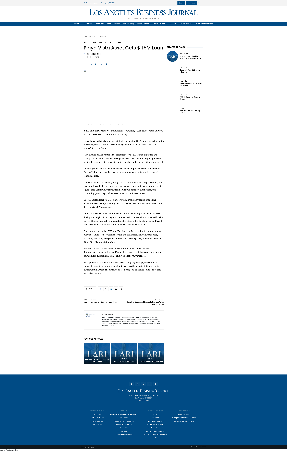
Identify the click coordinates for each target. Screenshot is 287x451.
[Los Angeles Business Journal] (143, 390)
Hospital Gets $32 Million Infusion (190, 71)
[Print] (106, 64)
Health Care (184, 67)
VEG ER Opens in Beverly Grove (190, 98)
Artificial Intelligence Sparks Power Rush (97, 360)
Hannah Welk (95, 54)
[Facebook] (86, 64)
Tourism (124, 358)
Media (182, 108)
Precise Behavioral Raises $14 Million (191, 84)
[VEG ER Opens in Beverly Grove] (172, 97)
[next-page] (88, 367)
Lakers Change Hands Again (151, 361)
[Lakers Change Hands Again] (151, 353)
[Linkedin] (96, 64)
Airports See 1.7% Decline (124, 361)
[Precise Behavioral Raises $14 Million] (172, 83)
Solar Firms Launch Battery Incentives (100, 302)
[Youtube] (155, 384)
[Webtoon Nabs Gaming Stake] (172, 110)
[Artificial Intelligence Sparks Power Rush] (97, 353)
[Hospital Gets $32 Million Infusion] (172, 70)
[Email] (101, 64)
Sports (150, 358)
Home (85, 36)
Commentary (184, 53)
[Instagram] (137, 384)
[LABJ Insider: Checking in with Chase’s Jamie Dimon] (172, 56)
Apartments (102, 36)
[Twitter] (91, 64)
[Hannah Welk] (85, 54)
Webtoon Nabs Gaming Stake (190, 111)
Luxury (117, 42)
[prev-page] (85, 367)
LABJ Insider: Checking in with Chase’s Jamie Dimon (191, 57)
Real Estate (92, 36)
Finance (96, 356)
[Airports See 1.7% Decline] (124, 353)
